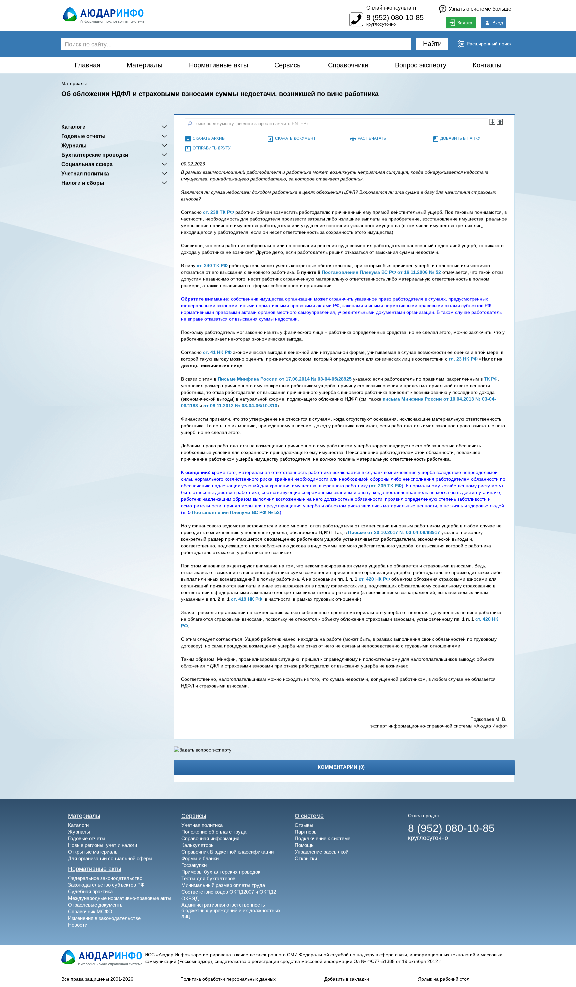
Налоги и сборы (82, 183)
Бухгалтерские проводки (94, 155)
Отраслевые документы (96, 905)
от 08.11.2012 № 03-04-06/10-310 (240, 405)
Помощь (304, 845)
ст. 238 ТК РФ (218, 212)
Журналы (74, 145)
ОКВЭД (190, 898)
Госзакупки (194, 865)
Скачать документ (295, 138)
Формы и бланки (200, 858)
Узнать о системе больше (480, 9)
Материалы (144, 65)
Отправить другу (212, 148)
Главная (87, 65)
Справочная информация (210, 838)
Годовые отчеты (83, 136)
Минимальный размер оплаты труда (223, 885)
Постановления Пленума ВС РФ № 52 (236, 512)
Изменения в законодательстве (104, 918)
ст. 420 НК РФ (374, 579)
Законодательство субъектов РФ (106, 885)
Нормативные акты (218, 65)
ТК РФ (491, 379)
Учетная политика (85, 173)
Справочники (348, 65)
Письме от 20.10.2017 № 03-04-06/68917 (394, 532)
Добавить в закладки (346, 979)
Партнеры (306, 832)
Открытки (306, 858)
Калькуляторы (198, 845)
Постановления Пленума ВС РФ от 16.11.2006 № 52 (381, 272)
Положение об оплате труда (213, 832)
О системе (309, 816)
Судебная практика (90, 891)
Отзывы (304, 825)
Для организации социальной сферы (110, 858)
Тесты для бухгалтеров (208, 878)
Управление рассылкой (321, 852)
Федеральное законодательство (105, 878)
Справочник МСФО (90, 911)
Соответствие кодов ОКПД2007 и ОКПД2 (228, 892)
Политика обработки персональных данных (228, 979)
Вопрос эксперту (420, 65)
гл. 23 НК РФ (463, 359)
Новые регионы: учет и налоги (102, 845)
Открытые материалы (93, 852)
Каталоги (73, 127)
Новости (77, 925)
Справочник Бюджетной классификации (227, 852)
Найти (432, 43)
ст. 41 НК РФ (217, 352)
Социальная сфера (87, 164)
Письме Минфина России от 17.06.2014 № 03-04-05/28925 (285, 379)
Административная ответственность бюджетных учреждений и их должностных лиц (231, 910)
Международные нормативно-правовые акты (119, 898)
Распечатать (372, 138)
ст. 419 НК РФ (246, 599)
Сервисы (288, 65)
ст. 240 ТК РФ (212, 265)
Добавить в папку (460, 138)
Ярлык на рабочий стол (443, 979)
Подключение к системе (322, 838)
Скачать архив (209, 138)
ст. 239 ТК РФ (386, 485)
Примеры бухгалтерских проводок (220, 872)
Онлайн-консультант (391, 8)
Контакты (487, 65)
